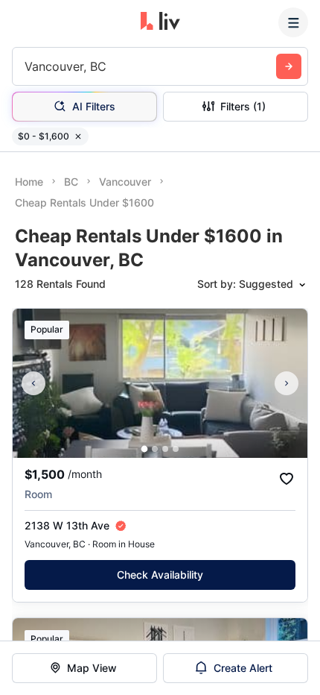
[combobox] (26, 66)
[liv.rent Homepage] (160, 22)
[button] (144, 449)
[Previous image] (33, 383)
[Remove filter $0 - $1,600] (78, 136)
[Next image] (286, 383)
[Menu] (293, 22)
